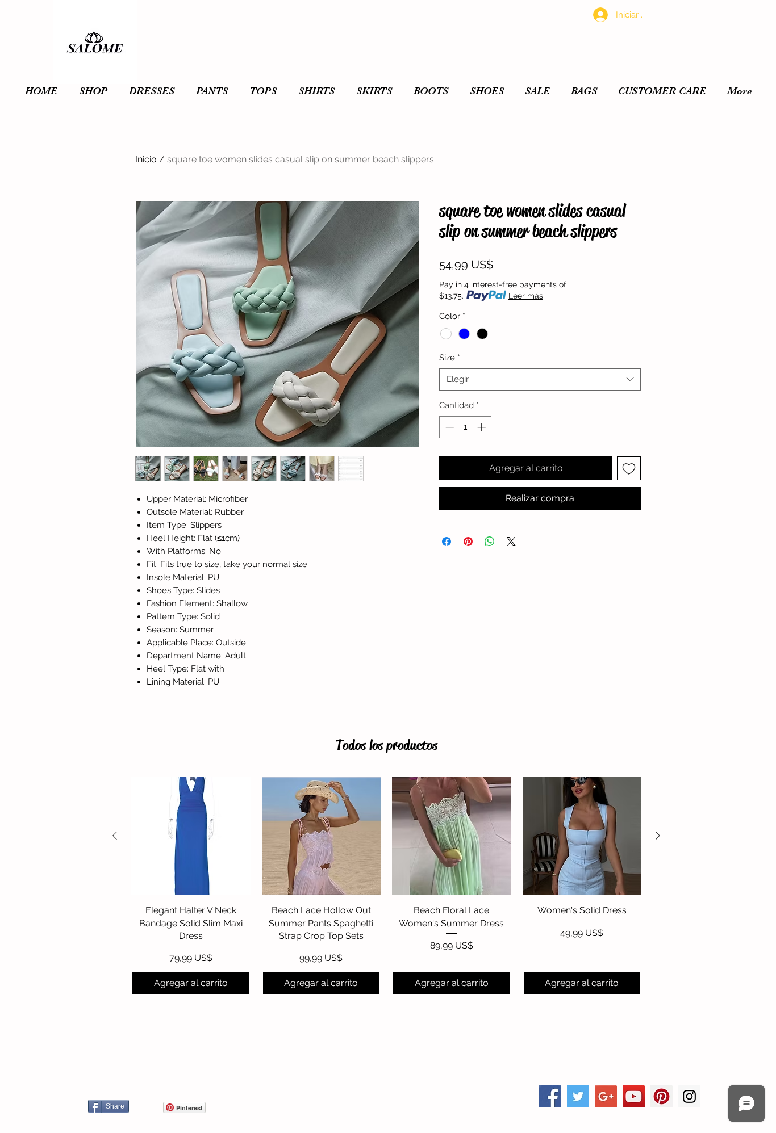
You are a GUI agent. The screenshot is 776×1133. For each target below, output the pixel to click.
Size (449, 358)
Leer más (525, 295)
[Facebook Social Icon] (550, 1096)
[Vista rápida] (191, 836)
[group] (386, 886)
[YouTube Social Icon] (634, 1096)
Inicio (146, 159)
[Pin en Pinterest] (468, 541)
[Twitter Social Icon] (578, 1096)
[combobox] (540, 379)
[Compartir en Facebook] (446, 541)
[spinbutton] (465, 427)
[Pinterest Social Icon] (661, 1096)
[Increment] (482, 427)
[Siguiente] (658, 835)
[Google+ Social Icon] (606, 1096)
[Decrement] (448, 427)
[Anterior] (115, 835)
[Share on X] (511, 541)
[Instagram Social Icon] (689, 1096)
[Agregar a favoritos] (629, 468)
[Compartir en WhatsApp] (490, 541)
